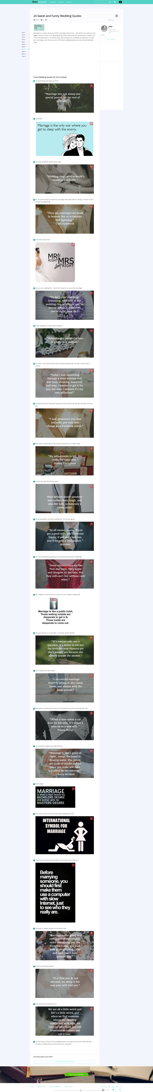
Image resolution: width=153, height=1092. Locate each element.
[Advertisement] (64, 55)
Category (53, 2)
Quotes (37, 20)
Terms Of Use (41, 1087)
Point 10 (24, 49)
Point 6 (23, 39)
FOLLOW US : (103, 1086)
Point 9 (23, 46)
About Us (61, 2)
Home (32, 1087)
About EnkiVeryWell (55, 1087)
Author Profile (111, 39)
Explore (69, 2)
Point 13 (24, 56)
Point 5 (23, 37)
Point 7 (23, 42)
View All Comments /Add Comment (64, 1061)
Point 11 (24, 51)
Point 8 (23, 44)
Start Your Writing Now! (76, 1074)
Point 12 (24, 54)
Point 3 (23, 32)
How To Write (68, 1087)
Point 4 (23, 35)
